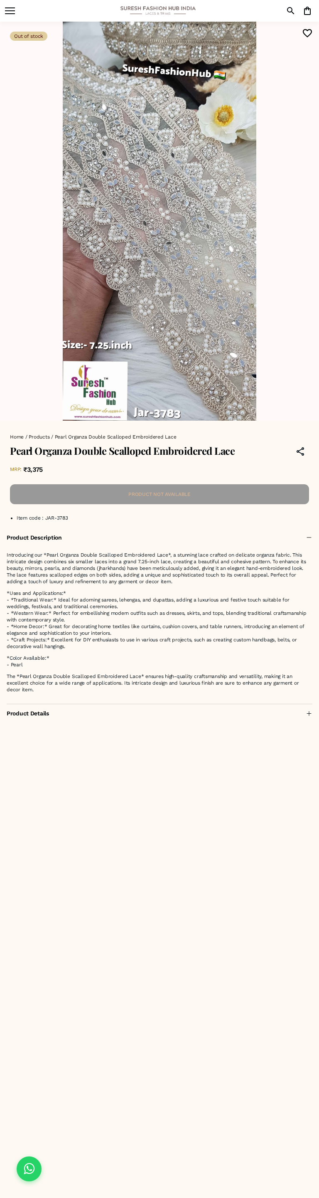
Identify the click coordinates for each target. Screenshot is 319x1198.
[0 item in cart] (307, 11)
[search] (291, 11)
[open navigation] (10, 10)
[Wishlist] (307, 33)
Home (17, 437)
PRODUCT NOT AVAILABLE (159, 494)
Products (39, 437)
